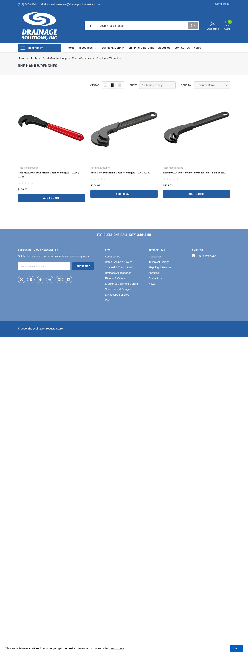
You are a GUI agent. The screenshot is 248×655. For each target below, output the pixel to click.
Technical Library (159, 261)
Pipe (107, 300)
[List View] (105, 85)
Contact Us (155, 278)
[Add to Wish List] (83, 189)
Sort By (186, 85)
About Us (154, 272)
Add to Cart (51, 198)
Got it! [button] (236, 648)
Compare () (222, 3)
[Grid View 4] (120, 85)
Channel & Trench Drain (119, 267)
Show (133, 85)
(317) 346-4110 (27, 4)
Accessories (112, 256)
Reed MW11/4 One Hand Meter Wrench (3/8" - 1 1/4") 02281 (194, 172)
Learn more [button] (117, 648)
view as (94, 85)
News (152, 283)
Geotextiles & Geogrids (119, 289)
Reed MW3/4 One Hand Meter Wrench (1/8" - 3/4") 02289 (120, 172)
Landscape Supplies (117, 294)
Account (213, 28)
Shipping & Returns (160, 267)
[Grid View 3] (112, 85)
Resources (85, 48)
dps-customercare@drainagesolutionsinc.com (72, 4)
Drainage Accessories (118, 272)
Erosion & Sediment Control (122, 283)
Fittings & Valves (115, 278)
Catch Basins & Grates (118, 261)
